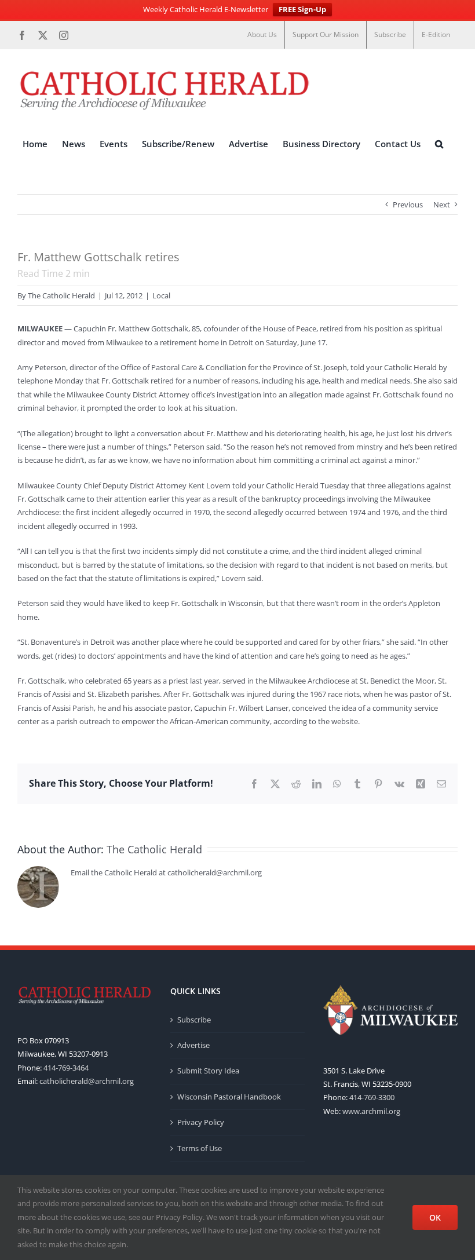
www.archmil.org (371, 1111)
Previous (408, 204)
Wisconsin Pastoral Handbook (229, 1096)
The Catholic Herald (61, 295)
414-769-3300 (371, 1097)
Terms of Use (199, 1148)
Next (441, 204)
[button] (439, 144)
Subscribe (194, 1019)
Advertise (193, 1045)
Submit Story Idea (208, 1070)
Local (161, 295)
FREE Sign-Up (302, 9)
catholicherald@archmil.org (86, 1081)
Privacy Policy (200, 1122)
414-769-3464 (66, 1067)
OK (435, 1217)
